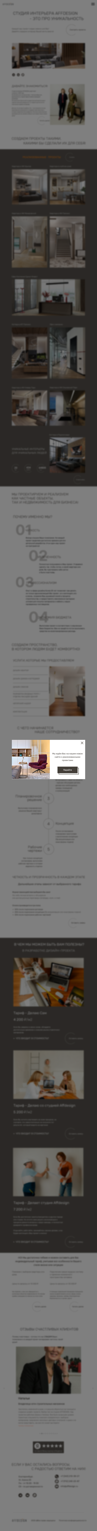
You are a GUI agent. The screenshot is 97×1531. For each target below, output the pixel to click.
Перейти (67, 770)
